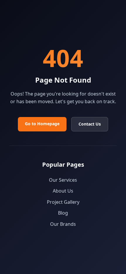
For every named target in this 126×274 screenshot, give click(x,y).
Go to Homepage (42, 123)
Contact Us (90, 124)
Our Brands (63, 224)
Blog (63, 213)
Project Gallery (63, 202)
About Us (63, 191)
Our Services (63, 180)
